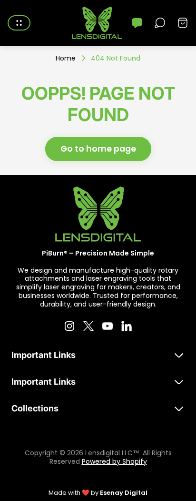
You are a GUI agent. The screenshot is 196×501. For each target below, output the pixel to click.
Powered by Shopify (114, 461)
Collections (35, 408)
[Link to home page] (98, 214)
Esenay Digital (123, 492)
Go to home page (98, 148)
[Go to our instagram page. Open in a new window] (69, 326)
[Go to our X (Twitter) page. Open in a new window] (88, 326)
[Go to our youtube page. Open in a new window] (107, 326)
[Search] (159, 22)
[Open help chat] (137, 22)
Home (66, 58)
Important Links (43, 355)
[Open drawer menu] (19, 23)
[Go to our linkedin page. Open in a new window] (126, 326)
